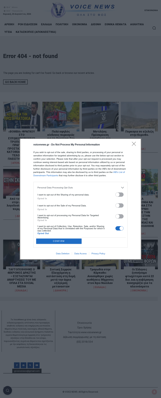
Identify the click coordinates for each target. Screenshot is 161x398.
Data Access (80, 253)
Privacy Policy (98, 253)
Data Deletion (62, 253)
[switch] (119, 194)
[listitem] (80, 187)
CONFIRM (59, 241)
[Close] (135, 145)
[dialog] (80, 199)
